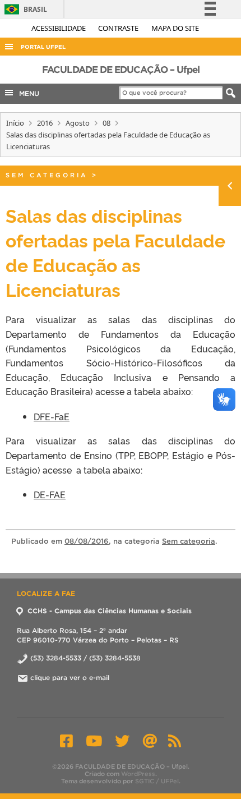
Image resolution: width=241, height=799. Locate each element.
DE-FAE (50, 494)
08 (106, 123)
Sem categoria (47, 175)
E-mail (149, 741)
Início (15, 123)
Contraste (119, 28)
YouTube (94, 741)
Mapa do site (175, 28)
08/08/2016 (86, 541)
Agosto (78, 123)
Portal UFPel (43, 47)
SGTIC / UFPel (157, 781)
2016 (45, 123)
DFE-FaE (51, 416)
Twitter (122, 741)
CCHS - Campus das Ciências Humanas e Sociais (108, 610)
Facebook (66, 741)
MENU (27, 93)
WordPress (138, 773)
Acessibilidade (59, 28)
